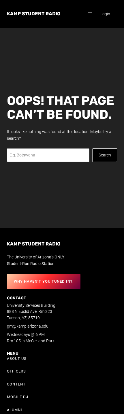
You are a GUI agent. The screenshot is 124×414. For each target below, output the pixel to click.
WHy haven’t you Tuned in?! (44, 281)
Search (105, 155)
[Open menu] (90, 13)
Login (105, 14)
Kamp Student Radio (34, 13)
